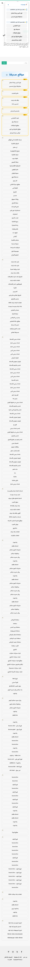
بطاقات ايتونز (15, 447)
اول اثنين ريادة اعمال (15, 82)
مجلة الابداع (15, 203)
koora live (15, 740)
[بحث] (2, 3)
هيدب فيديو (15, 218)
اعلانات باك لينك (15, 532)
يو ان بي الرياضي (15, 317)
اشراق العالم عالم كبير (15, 295)
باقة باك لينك (15, 100)
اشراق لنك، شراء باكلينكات (15, 276)
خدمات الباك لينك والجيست (15, 491)
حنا (15, 473)
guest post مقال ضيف (15, 498)
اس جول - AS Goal (15, 770)
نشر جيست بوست (15, 494)
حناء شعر (15, 469)
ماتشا (15, 476)
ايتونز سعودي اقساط (15, 361)
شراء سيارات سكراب (15, 653)
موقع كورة (15, 832)
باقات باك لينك (15, 273)
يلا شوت (15, 542)
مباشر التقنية (15, 240)
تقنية (15, 288)
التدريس (15, 291)
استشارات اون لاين (15, 210)
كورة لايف (15, 784)
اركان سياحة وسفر (15, 133)
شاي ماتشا (15, 480)
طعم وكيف (15, 229)
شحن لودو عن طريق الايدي (15, 439)
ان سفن (15, 147)
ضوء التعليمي (15, 118)
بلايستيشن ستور (15, 450)
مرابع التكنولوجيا (15, 151)
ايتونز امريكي (15, 358)
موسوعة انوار (15, 251)
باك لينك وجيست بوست (15, 306)
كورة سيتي (15, 682)
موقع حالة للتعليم (15, 321)
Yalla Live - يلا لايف (15, 755)
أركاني (15, 236)
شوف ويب (15, 158)
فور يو (15, 424)
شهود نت (15, 232)
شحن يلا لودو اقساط (15, 365)
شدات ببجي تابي (15, 350)
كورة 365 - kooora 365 (15, 766)
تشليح (15, 649)
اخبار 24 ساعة (15, 325)
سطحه (15, 623)
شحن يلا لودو (15, 436)
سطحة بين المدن (15, 627)
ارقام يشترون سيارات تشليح (15, 664)
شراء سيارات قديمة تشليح (15, 672)
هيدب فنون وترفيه (15, 328)
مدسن (15, 195)
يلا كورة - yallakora (15, 763)
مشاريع (15, 528)
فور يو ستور (15, 395)
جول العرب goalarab (15, 686)
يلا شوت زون (15, 908)
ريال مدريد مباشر (15, 557)
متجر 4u (15, 398)
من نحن (25, 957)
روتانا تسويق (15, 199)
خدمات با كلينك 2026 (15, 517)
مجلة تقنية (15, 314)
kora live (15, 781)
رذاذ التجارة (15, 225)
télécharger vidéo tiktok (15, 937)
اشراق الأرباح (15, 255)
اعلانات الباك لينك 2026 (15, 302)
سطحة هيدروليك (15, 631)
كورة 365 (15, 678)
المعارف (15, 214)
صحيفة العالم (15, 332)
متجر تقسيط (15, 380)
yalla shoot (15, 546)
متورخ (15, 192)
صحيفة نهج (15, 177)
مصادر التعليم (15, 310)
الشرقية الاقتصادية (15, 166)
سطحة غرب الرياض (15, 638)
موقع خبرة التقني (15, 184)
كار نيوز (15, 180)
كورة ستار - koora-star (15, 725)
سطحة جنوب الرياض (15, 642)
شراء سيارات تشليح (15, 657)
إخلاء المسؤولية (18, 957)
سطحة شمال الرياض (15, 634)
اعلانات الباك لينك (15, 280)
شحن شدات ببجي (15, 428)
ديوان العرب (15, 524)
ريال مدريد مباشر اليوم (15, 700)
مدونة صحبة (15, 244)
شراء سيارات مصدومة (15, 668)
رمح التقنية (15, 221)
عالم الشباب (15, 93)
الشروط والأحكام (8, 957)
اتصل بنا (10, 959)
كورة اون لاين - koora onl (15, 759)
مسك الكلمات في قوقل (15, 140)
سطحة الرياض (15, 620)
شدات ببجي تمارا (15, 343)
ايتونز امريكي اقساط (15, 417)
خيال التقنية (15, 154)
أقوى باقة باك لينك (15, 513)
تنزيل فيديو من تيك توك (15, 923)
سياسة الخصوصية (18, 959)
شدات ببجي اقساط (15, 339)
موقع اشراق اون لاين (15, 129)
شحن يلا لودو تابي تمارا (15, 410)
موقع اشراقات (15, 125)
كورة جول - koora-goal (15, 729)
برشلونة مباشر (15, 553)
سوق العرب (15, 502)
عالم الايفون (15, 169)
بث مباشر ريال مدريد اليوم (15, 690)
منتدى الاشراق (15, 299)
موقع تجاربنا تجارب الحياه (15, 520)
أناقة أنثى (15, 188)
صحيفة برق (15, 121)
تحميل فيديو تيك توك (15, 926)
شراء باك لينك (15, 262)
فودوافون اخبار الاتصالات (15, 284)
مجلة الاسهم (15, 162)
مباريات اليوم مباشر (15, 550)
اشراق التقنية (15, 143)
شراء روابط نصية (15, 269)
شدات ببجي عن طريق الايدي (15, 402)
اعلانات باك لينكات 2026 (15, 894)
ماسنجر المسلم (15, 111)
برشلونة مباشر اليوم (15, 704)
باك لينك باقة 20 (15, 506)
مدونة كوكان (15, 173)
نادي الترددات (15, 206)
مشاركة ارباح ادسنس (15, 86)
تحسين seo (15, 104)
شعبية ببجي (15, 443)
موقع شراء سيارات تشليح (15, 660)
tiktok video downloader (15, 934)
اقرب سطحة (15, 646)
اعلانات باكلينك (15, 535)
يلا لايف (15, 693)
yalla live (15, 715)
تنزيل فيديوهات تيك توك (15, 930)
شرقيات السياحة (15, 247)
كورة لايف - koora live (15, 869)
